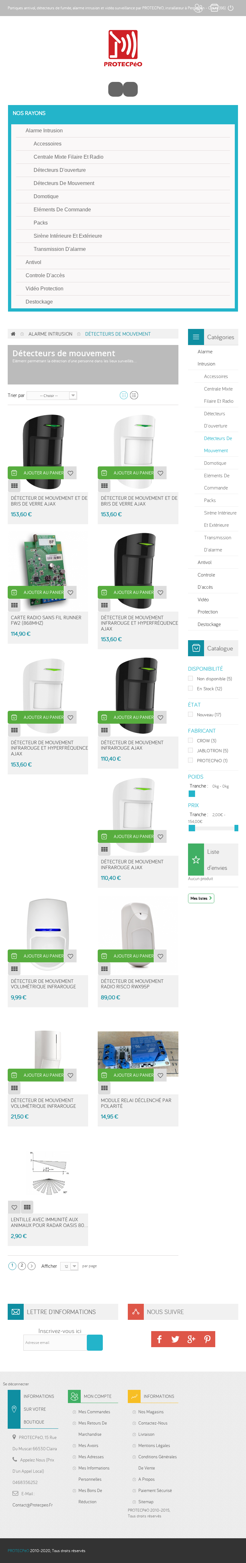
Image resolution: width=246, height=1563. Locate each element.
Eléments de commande (62, 209)
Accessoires (48, 143)
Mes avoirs (88, 1445)
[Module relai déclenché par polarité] (138, 1054)
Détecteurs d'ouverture (60, 170)
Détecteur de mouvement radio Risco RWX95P (132, 984)
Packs (41, 222)
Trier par (16, 395)
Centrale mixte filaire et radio (68, 157)
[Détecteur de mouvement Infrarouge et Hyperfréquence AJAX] (138, 571)
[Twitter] (175, 1339)
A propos (146, 1479)
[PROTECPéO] (123, 48)
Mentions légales (154, 1445)
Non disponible (214, 679)
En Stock (209, 688)
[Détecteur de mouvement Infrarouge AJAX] (138, 696)
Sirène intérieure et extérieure (68, 236)
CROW (206, 740)
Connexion (230, 8)
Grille (124, 395)
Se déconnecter (16, 1384)
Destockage (39, 302)
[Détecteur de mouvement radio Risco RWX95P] (138, 934)
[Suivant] (32, 1266)
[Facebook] (159, 1339)
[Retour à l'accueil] (13, 334)
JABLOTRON (212, 750)
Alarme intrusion (44, 130)
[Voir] (14, 485)
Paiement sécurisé (155, 1490)
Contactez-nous (153, 1423)
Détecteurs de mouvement (64, 183)
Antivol (33, 262)
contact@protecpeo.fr (32, 1505)
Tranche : (199, 785)
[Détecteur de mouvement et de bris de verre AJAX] (48, 451)
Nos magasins (151, 1412)
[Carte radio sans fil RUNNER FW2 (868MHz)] (48, 571)
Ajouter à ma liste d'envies (70, 472)
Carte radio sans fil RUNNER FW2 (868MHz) (46, 620)
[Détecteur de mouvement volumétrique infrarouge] (48, 934)
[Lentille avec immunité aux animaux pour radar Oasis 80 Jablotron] (48, 1173)
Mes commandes (94, 1412)
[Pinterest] (207, 1339)
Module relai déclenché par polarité (136, 1103)
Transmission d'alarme (60, 249)
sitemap (145, 1502)
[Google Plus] (191, 1339)
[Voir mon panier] (130, 89)
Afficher (49, 1266)
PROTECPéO (212, 760)
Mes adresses (91, 1457)
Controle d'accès (45, 275)
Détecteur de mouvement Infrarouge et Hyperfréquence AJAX (139, 623)
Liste (134, 395)
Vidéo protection (44, 288)
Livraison (146, 1434)
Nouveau (209, 714)
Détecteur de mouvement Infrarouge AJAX (132, 745)
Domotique (46, 196)
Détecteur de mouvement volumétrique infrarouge (43, 984)
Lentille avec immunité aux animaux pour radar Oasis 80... (49, 1222)
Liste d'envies (217, 859)
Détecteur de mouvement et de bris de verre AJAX (49, 501)
